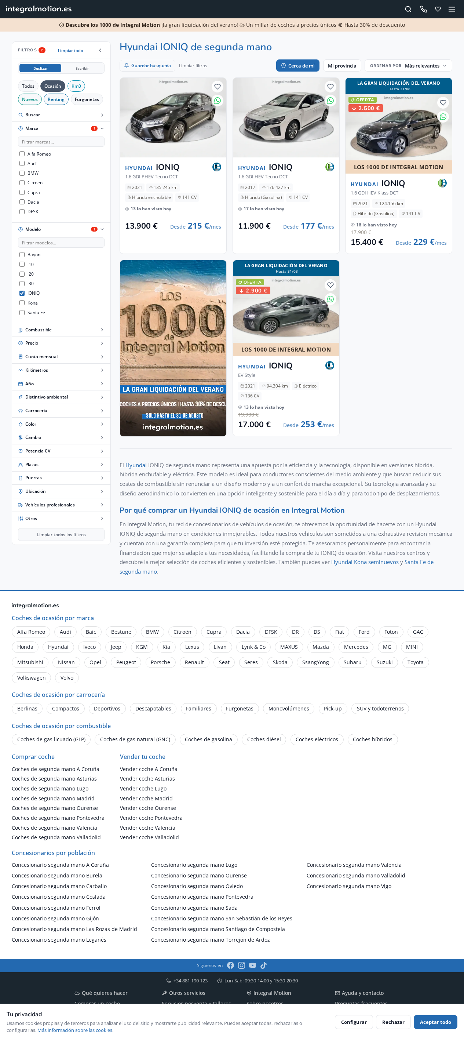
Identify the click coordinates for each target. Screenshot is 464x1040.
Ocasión (52, 86)
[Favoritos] (438, 9)
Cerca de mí (301, 65)
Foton (391, 631)
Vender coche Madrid (146, 798)
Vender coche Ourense (148, 807)
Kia (166, 646)
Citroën (182, 631)
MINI (412, 646)
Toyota (416, 662)
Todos (28, 86)
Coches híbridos (372, 739)
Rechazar (393, 1022)
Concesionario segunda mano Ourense (199, 875)
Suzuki (385, 662)
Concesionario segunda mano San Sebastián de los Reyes (221, 918)
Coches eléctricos (317, 739)
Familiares (198, 708)
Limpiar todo (70, 50)
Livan (220, 646)
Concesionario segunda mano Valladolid (356, 875)
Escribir (82, 68)
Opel (95, 662)
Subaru (353, 662)
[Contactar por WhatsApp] (217, 100)
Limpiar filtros (193, 65)
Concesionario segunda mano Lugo (194, 864)
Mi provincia (342, 65)
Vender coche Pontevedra (151, 817)
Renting (56, 99)
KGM (142, 646)
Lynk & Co (254, 646)
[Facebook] (230, 965)
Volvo (67, 677)
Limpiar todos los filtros (61, 534)
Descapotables (153, 708)
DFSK (271, 631)
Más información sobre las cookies (74, 1030)
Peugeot (126, 662)
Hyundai (136, 465)
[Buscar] (408, 9)
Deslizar (40, 68)
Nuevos (30, 99)
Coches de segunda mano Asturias (54, 778)
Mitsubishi (30, 662)
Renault (194, 662)
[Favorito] (217, 86)
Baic (91, 631)
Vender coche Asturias (147, 778)
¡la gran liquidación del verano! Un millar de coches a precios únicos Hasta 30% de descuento (234, 24)
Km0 (76, 86)
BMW (152, 631)
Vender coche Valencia (147, 827)
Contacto (39, 947)
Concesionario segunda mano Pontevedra (202, 896)
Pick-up (333, 708)
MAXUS (289, 646)
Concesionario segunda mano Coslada (59, 896)
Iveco (89, 646)
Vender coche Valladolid (149, 837)
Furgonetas (87, 99)
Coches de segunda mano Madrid (53, 798)
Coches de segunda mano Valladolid (56, 837)
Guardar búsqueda (151, 65)
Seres (251, 662)
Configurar (354, 1022)
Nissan (66, 662)
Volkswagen (31, 677)
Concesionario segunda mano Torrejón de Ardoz (210, 939)
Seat (224, 662)
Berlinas (27, 708)
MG (387, 646)
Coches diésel (264, 739)
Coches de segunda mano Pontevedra (58, 817)
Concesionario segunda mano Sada (194, 907)
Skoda (280, 662)
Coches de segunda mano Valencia (54, 827)
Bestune (121, 631)
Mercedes (356, 646)
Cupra (214, 631)
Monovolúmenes (288, 708)
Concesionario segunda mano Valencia (354, 864)
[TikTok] (263, 965)
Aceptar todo (435, 1022)
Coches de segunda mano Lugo (50, 788)
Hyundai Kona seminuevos (365, 562)
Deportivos (107, 708)
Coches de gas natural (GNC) (135, 739)
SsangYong (315, 662)
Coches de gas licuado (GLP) (51, 739)
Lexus (192, 646)
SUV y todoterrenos (380, 708)
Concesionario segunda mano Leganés (59, 939)
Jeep (116, 646)
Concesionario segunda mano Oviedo (197, 886)
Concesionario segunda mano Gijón (55, 918)
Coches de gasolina (208, 739)
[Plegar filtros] (100, 50)
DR (295, 631)
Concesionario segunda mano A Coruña (60, 864)
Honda (25, 646)
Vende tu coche (71, 947)
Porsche (160, 662)
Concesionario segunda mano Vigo (349, 886)
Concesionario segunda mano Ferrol (56, 907)
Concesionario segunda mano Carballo (59, 886)
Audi (65, 631)
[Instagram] (241, 965)
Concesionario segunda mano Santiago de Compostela (218, 929)
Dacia (243, 631)
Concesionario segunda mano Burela (57, 875)
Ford (364, 631)
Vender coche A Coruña (149, 769)
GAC (418, 631)
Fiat (339, 631)
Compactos (65, 708)
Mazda (321, 646)
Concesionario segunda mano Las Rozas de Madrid (74, 929)
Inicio (17, 947)
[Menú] (452, 9)
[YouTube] (252, 965)
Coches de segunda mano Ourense (55, 807)
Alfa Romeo (31, 631)
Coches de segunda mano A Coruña (55, 769)
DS (317, 631)
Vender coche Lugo (143, 788)
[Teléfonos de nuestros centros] (423, 9)
